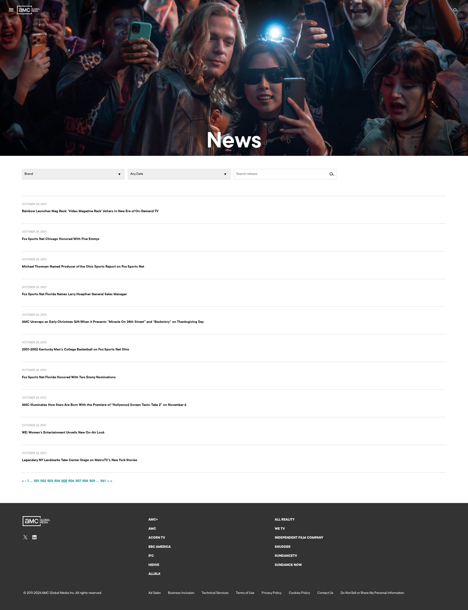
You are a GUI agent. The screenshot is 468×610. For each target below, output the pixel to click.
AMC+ (153, 519)
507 (78, 481)
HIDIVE (153, 565)
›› (108, 481)
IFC (151, 556)
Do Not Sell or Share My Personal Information (372, 593)
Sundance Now (288, 565)
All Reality (285, 519)
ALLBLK (154, 574)
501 (36, 481)
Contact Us (325, 593)
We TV (280, 529)
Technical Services (215, 593)
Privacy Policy (272, 593)
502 (43, 481)
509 (92, 481)
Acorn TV (156, 538)
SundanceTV (286, 556)
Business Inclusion (181, 593)
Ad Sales (154, 593)
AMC (152, 529)
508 (85, 481)
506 (71, 481)
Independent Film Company (299, 538)
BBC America (159, 547)
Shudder (282, 547)
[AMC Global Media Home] (28, 10)
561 (103, 481)
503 (50, 481)
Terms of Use (245, 593)
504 (57, 481)
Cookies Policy (299, 593)
